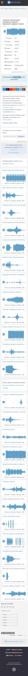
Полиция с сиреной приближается (13, 394)
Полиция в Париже (8, 481)
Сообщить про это (22, 141)
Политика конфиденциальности (14, 652)
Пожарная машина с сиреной (12, 292)
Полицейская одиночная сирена (13, 551)
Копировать (21, 136)
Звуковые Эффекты (19, 105)
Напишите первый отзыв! (15, 641)
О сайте (8, 649)
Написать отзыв (5, 610)
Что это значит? (14, 152)
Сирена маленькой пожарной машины (15, 170)
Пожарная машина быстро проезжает (14, 205)
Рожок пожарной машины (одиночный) (15, 361)
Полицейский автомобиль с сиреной (14, 412)
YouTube (19, 655)
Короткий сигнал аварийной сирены (14, 568)
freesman (12, 111)
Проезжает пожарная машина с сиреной (15, 309)
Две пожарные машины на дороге (13, 187)
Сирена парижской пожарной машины (14, 222)
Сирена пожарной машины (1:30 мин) (14, 327)
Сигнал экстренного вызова (11, 516)
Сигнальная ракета (8, 429)
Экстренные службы (8, 107)
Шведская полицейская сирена (12, 447)
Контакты (11, 655)
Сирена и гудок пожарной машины (13, 257)
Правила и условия (16, 649)
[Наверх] (14, 671)
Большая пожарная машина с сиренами (15, 586)
